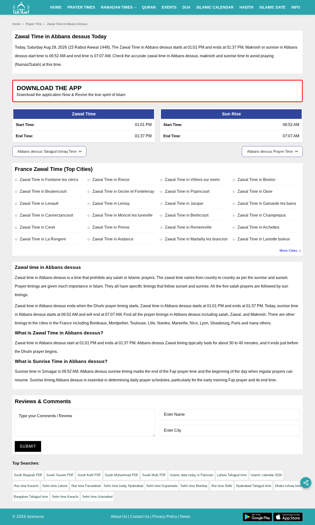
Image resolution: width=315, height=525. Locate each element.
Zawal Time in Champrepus (261, 215)
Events (169, 7)
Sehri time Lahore (54, 486)
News (185, 516)
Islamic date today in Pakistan (191, 475)
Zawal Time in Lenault (39, 203)
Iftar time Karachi (26, 486)
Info (295, 7)
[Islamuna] (21, 7)
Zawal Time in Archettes (258, 227)
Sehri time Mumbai (193, 486)
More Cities (288, 250)
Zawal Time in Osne (254, 191)
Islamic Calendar (215, 7)
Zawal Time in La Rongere (43, 239)
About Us (119, 516)
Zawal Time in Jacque (184, 203)
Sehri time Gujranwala (161, 486)
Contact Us (139, 516)
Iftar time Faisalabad (86, 486)
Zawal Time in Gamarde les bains (266, 203)
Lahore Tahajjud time (232, 475)
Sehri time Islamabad (97, 496)
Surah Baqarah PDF (28, 475)
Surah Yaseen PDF (60, 475)
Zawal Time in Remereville (188, 227)
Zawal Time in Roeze (110, 180)
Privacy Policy (164, 516)
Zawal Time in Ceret (37, 227)
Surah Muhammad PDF (121, 475)
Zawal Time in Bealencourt (43, 191)
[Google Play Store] (230, 90)
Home (56, 7)
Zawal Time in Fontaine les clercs (49, 180)
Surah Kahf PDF (89, 475)
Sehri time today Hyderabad (123, 486)
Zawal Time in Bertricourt (186, 215)
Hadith (246, 7)
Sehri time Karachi (65, 496)
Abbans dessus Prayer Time (270, 151)
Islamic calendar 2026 (266, 475)
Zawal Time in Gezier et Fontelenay (123, 191)
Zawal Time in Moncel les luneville (122, 215)
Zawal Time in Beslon (256, 180)
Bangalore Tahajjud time (31, 496)
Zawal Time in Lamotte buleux (263, 239)
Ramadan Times (117, 7)
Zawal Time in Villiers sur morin (192, 180)
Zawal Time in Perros (110, 227)
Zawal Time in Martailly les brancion (196, 239)
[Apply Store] (276, 90)
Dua (186, 7)
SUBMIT (28, 446)
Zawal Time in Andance (112, 239)
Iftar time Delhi (221, 486)
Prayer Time (34, 24)
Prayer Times (81, 7)
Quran (149, 7)
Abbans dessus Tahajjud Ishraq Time (47, 151)
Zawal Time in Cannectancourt (46, 215)
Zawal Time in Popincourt (187, 191)
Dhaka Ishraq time (288, 486)
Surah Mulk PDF (154, 475)
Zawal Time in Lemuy (111, 203)
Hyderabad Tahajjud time (253, 486)
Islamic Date (272, 7)
